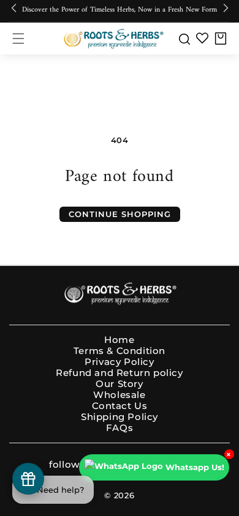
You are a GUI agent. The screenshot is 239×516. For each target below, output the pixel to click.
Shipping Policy (119, 416)
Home (119, 339)
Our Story (119, 383)
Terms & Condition (119, 350)
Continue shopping (120, 214)
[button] (18, 38)
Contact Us (120, 405)
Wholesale (119, 394)
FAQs (119, 427)
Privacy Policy (119, 361)
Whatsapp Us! (194, 467)
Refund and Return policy (119, 372)
